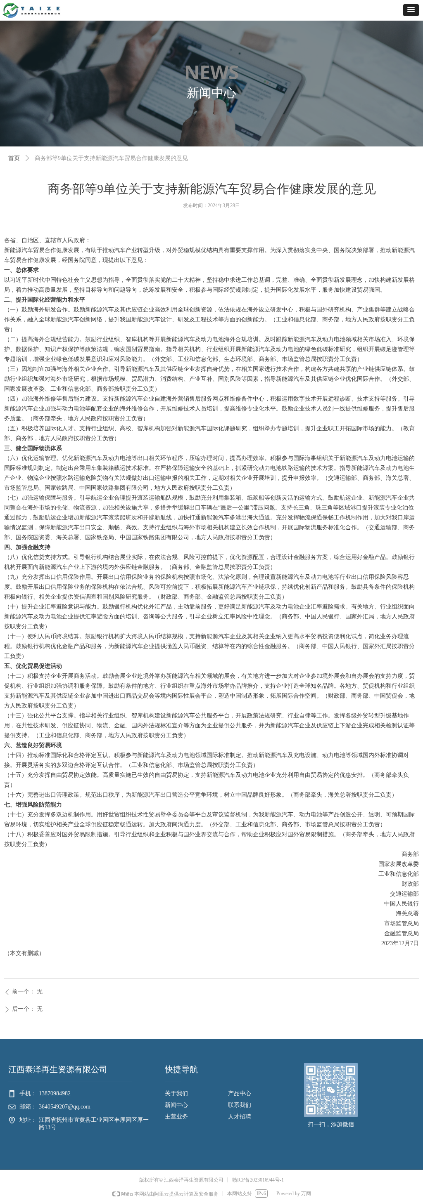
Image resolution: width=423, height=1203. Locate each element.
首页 (14, 158)
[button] (411, 10)
